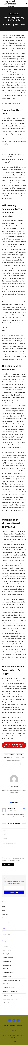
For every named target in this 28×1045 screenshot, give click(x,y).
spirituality (13, 767)
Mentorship (4, 918)
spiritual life (20, 757)
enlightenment (9, 754)
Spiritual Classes (7, 961)
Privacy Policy (6, 1028)
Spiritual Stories (7, 976)
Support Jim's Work (8, 995)
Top (14, 1041)
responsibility (8, 757)
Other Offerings (5, 921)
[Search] (25, 3)
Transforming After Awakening (11, 999)
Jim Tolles (8, 24)
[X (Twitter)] (14, 1020)
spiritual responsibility (14, 760)
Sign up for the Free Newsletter (14, 745)
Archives (19, 1025)
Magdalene (11, 808)
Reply (24, 808)
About (6, 1025)
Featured (5, 946)
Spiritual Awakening (8, 957)
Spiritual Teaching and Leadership (11, 980)
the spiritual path (18, 35)
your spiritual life (13, 770)
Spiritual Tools (6, 984)
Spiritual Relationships (8, 972)
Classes (4, 906)
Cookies (14, 1028)
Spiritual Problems (7, 969)
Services (12, 1025)
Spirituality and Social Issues (10, 991)
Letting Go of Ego (14, 13)
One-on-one (5, 914)
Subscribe (21, 1028)
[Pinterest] (18, 1020)
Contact (14, 1030)
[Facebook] (9, 1020)
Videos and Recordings (8, 1002)
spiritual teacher (13, 764)
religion (19, 754)
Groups (3, 910)
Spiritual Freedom (7, 965)
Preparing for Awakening (9, 953)
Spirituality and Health (8, 987)
